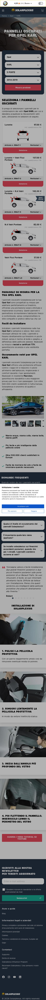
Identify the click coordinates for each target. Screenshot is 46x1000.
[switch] (41, 3)
